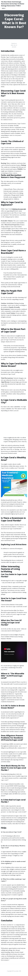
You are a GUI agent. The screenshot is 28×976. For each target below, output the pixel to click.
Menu (3, 8)
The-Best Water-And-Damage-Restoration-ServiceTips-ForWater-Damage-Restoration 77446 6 (13, 4)
